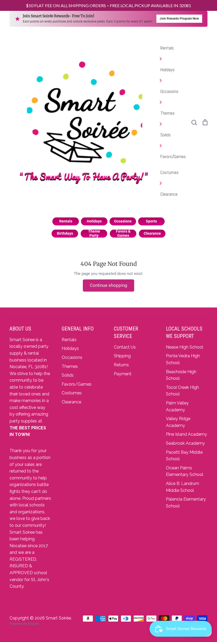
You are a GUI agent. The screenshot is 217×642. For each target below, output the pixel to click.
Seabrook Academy (185, 443)
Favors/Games (173, 156)
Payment (123, 373)
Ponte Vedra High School (183, 359)
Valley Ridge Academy (178, 422)
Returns (121, 364)
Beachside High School (181, 375)
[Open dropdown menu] (173, 59)
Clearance (169, 194)
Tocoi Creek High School (182, 391)
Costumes (169, 172)
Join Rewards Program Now (179, 18)
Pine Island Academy (186, 434)
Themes (167, 113)
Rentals (167, 48)
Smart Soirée (58, 618)
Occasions (169, 91)
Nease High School (184, 347)
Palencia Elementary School (186, 503)
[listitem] (65, 221)
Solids (165, 135)
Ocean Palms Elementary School (184, 471)
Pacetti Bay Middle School (184, 456)
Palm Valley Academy (177, 406)
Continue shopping (108, 285)
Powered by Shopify (24, 624)
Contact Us (125, 347)
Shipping (122, 355)
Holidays (167, 70)
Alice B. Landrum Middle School (182, 487)
